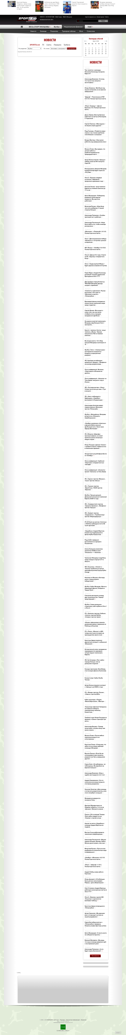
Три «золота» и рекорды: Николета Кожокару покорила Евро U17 (95, 71)
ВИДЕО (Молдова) (67, 17)
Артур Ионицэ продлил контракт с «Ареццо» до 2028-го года (95, 686)
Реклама (62, 1020)
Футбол (56, 27)
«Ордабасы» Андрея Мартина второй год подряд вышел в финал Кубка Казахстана (94, 532)
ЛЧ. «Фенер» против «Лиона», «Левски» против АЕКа (94, 693)
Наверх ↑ (118, 1032)
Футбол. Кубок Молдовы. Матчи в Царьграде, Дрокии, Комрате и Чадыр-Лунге (95, 588)
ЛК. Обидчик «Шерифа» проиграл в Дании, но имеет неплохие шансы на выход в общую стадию (94, 436)
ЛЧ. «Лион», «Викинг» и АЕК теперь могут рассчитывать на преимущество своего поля (94, 633)
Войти (107, 17)
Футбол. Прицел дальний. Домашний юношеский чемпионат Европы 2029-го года (96, 496)
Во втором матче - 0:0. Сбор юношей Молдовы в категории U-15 (95, 342)
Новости (33, 31)
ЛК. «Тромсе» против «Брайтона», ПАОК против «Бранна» (93, 487)
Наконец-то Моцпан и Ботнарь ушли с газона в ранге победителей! (95, 579)
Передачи (57, 44)
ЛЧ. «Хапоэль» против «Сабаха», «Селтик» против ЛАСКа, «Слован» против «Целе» (95, 615)
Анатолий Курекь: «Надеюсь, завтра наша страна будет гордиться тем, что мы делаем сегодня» (24, 5)
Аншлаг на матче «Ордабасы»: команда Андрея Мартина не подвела (95, 825)
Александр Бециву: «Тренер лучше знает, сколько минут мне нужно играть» (95, 728)
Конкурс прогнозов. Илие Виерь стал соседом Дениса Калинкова (95, 670)
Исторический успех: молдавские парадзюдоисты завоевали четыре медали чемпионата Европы (96, 651)
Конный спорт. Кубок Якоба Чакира (94, 679)
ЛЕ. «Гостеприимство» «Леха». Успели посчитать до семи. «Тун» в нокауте (95, 389)
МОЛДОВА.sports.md (53, 1020)
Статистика (91, 31)
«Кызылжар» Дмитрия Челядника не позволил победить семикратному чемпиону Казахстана (95, 709)
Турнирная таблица (68, 31)
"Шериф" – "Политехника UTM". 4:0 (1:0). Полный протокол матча (95, 98)
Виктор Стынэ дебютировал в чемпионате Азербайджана (94, 833)
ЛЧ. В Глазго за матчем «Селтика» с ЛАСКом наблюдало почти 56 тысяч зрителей (96, 523)
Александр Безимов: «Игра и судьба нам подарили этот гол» (95, 774)
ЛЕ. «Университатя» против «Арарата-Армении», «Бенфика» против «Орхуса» (95, 505)
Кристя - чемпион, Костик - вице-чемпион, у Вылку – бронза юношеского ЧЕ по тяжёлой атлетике (95, 332)
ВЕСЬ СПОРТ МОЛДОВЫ (39, 27)
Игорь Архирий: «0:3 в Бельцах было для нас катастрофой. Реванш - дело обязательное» (95, 880)
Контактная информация (73, 1020)
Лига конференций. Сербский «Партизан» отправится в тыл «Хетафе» (94, 462)
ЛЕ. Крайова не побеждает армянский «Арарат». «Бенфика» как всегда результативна (96, 362)
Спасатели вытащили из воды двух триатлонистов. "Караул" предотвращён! (94, 597)
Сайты (48, 44)
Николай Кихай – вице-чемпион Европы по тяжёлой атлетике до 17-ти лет (95, 188)
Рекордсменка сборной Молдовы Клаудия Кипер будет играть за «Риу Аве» (96, 170)
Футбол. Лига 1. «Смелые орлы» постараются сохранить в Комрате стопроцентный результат (95, 352)
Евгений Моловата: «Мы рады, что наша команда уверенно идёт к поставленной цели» (95, 941)
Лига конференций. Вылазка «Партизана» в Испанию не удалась (94, 371)
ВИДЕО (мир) (58, 17)
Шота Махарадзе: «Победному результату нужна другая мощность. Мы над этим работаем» (95, 198)
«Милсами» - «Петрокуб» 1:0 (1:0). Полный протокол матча (95, 232)
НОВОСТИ (42, 17)
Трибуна (67, 44)
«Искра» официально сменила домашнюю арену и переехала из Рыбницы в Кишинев (95, 624)
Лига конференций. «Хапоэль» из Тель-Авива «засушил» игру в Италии (95, 380)
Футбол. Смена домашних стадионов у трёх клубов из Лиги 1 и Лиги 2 (96, 606)
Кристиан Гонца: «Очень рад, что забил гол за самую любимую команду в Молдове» (95, 746)
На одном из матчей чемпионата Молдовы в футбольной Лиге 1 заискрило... (95, 322)
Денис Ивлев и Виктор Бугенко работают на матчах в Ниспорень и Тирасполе (95, 116)
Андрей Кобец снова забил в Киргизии (94, 872)
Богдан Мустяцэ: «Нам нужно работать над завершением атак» (95, 141)
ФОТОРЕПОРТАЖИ (50, 17)
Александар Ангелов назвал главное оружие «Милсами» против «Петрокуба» (94, 407)
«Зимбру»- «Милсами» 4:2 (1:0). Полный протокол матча (95, 858)
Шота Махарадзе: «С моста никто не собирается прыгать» (96, 934)
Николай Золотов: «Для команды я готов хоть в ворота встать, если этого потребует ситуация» (95, 791)
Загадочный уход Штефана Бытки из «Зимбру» (96, 454)
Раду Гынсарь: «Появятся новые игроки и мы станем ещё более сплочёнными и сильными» (95, 132)
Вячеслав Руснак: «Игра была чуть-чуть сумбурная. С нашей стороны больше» (94, 208)
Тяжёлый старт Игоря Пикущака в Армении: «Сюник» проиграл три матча (96, 719)
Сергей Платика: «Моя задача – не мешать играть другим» (95, 124)
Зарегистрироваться (90, 17)
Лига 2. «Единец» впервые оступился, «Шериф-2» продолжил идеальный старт (95, 179)
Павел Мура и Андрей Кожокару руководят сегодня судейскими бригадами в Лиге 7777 (95, 274)
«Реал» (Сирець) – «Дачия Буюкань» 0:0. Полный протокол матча (95, 107)
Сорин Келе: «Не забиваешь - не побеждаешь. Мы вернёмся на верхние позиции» (95, 765)
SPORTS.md (35, 44)
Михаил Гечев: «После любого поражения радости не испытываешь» (94, 737)
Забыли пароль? (100, 17)
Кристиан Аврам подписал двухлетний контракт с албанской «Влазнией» (96, 642)
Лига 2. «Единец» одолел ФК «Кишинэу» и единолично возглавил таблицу (94, 898)
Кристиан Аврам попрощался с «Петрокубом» (95, 907)
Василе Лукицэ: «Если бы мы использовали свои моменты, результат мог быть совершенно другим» (95, 755)
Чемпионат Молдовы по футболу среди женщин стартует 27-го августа (95, 559)
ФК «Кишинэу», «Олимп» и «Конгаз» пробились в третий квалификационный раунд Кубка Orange (95, 569)
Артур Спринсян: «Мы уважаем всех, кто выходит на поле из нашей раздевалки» (95, 915)
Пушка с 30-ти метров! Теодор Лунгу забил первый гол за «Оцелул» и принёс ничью (95, 816)
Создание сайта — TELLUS (63, 1030)
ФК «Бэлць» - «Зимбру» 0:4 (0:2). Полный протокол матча (95, 248)
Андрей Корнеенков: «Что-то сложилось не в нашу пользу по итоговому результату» (95, 782)
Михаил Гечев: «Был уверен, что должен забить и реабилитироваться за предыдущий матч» (95, 151)
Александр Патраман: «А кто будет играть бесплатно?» (94, 950)
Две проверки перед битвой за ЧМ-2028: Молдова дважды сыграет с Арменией (95, 283)
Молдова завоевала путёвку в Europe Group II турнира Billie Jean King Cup (107, 4)
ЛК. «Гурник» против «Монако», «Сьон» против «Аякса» (95, 479)
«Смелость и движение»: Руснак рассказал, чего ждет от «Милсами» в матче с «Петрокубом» (95, 293)
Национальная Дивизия (73, 27)
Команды (43, 31)
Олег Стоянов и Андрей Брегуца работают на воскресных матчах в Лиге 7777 (96, 889)
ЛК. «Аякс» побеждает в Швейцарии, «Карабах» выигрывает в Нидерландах (94, 398)
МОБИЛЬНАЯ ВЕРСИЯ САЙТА (46, 20)
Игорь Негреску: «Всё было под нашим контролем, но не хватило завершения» (95, 89)
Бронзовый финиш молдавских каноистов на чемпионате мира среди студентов (95, 303)
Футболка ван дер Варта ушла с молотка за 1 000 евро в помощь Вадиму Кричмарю (51, 4)
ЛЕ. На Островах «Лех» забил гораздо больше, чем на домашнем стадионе (94, 661)
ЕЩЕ (90, 27)
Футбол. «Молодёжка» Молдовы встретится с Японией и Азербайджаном (95, 416)
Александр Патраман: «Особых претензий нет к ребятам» (95, 216)
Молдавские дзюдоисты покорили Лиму (92, 799)
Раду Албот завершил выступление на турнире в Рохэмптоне (93, 541)
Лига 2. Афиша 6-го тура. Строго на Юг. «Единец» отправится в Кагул (95, 256)
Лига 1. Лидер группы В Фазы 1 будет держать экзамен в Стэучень (96, 265)
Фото (81, 31)
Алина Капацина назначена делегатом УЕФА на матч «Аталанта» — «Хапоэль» (94, 550)
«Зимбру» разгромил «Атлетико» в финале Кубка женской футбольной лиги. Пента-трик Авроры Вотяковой (95, 425)
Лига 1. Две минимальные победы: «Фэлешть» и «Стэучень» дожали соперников (96, 240)
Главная (22, 27)
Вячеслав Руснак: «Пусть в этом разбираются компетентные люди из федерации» (96, 850)
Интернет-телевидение (32, 21)
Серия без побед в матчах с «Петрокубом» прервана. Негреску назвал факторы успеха (95, 924)
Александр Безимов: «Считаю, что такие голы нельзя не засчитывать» (95, 80)
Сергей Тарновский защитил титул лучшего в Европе (79, 3)
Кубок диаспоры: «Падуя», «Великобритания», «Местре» (95, 700)
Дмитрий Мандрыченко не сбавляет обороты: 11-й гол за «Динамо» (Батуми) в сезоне (95, 807)
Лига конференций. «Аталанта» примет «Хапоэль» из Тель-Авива (95, 471)
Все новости (95, 956)
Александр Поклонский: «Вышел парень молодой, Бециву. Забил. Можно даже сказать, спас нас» (96, 841)
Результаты (54, 31)
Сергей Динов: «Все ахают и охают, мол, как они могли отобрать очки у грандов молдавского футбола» (94, 312)
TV (43, 44)
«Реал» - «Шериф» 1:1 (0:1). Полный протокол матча (93, 865)
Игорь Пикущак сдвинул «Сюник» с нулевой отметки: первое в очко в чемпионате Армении (95, 446)
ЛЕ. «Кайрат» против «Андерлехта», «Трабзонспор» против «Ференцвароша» (95, 514)
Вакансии (83, 1020)
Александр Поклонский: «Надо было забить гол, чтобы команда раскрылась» (95, 224)
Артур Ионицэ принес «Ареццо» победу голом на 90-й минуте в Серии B (95, 161)
